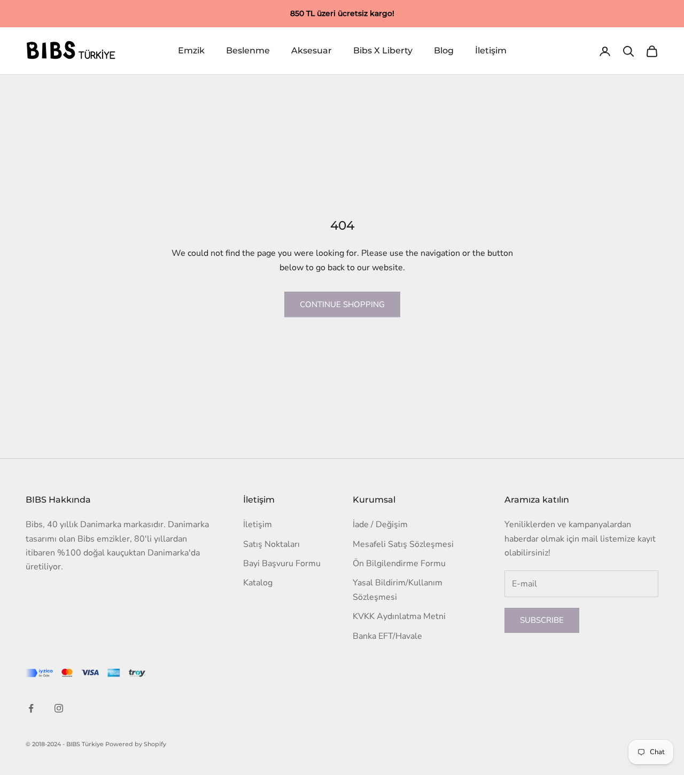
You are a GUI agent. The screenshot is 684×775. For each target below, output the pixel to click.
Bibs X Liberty (383, 51)
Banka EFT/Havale (387, 636)
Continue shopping (342, 304)
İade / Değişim (380, 524)
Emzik (191, 51)
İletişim (491, 51)
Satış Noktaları (271, 544)
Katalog (258, 583)
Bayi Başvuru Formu (282, 563)
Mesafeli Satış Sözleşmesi (403, 544)
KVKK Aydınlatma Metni (399, 616)
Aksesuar (311, 51)
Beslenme (248, 51)
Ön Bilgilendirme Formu (399, 563)
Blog (444, 51)
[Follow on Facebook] (31, 708)
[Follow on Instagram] (58, 708)
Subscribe (542, 620)
